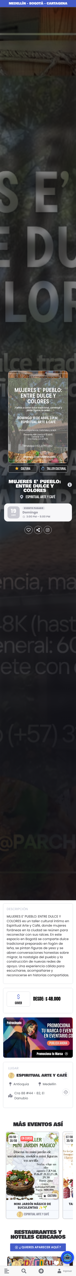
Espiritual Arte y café (40, 497)
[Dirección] (66, 1092)
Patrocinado (14, 1022)
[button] (4, 1271)
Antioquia (21, 1084)
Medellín (49, 1084)
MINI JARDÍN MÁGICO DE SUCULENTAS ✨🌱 (32, 1206)
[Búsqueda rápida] (24, 1271)
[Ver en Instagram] (48, 530)
